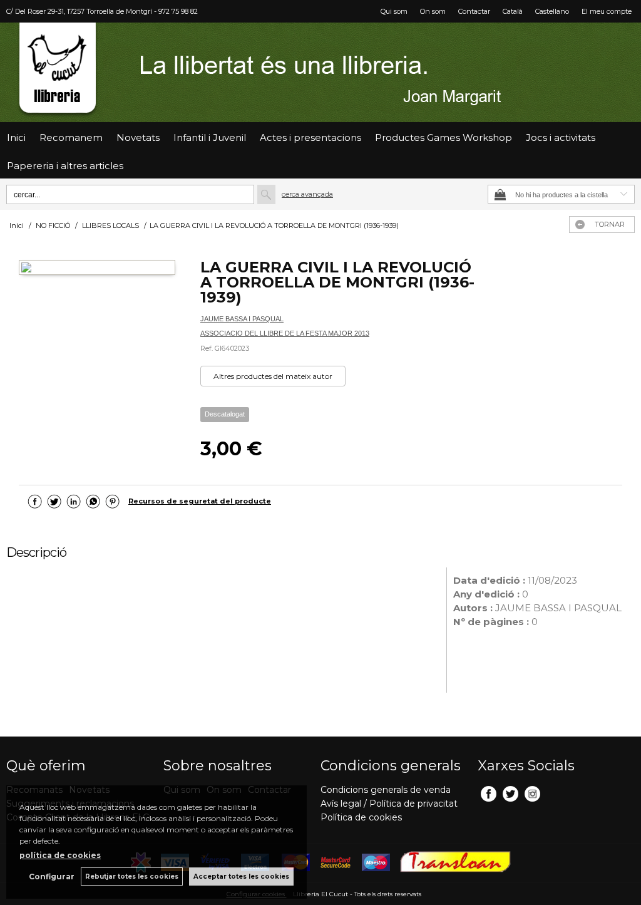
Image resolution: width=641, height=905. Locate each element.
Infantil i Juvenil (209, 137)
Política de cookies (361, 817)
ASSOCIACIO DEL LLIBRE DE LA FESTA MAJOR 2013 (284, 333)
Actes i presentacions (310, 137)
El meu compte (607, 11)
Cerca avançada (307, 194)
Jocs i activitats (560, 137)
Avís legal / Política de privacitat (389, 803)
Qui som (394, 11)
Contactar (474, 11)
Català (513, 11)
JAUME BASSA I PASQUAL (242, 319)
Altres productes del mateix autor (272, 376)
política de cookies (60, 855)
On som (433, 11)
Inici (16, 137)
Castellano (552, 11)
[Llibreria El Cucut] (320, 72)
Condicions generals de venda (385, 789)
